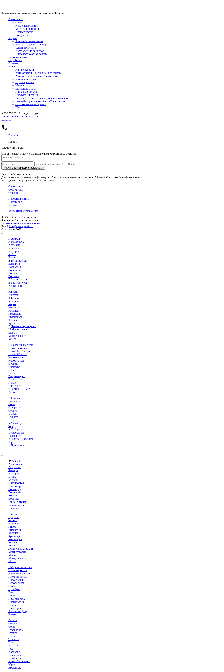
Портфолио (15, 201)
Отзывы (13, 192)
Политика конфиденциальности (20, 223)
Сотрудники (15, 189)
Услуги (12, 204)
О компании (15, 186)
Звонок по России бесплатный (19, 116)
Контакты (6, 120)
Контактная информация (23, 210)
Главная (13, 135)
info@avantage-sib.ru (21, 226)
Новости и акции (18, 198)
